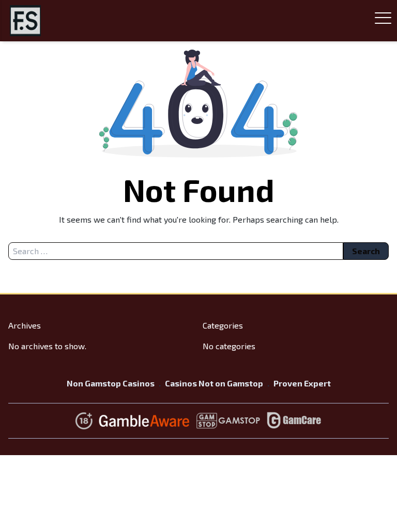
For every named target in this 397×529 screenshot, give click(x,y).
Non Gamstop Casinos (111, 383)
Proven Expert (302, 383)
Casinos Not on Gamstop (214, 383)
